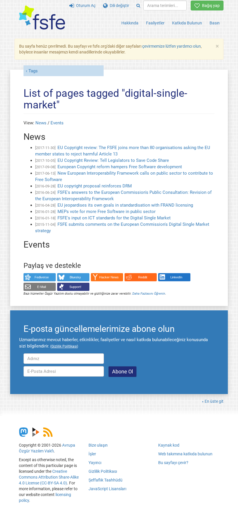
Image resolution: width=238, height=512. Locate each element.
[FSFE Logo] (42, 18)
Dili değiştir (118, 5)
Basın (215, 23)
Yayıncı (95, 462)
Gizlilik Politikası (103, 471)
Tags (33, 71)
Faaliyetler (155, 23)
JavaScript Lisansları (107, 488)
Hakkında (129, 23)
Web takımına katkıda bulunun (185, 454)
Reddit (142, 277)
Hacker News (109, 277)
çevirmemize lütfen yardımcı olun (171, 46)
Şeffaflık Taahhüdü (105, 480)
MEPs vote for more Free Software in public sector (106, 211)
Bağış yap (210, 5)
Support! (75, 287)
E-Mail (41, 287)
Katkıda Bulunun (187, 23)
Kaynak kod (168, 445)
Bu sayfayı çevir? (173, 462)
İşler (92, 454)
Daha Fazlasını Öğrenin (148, 294)
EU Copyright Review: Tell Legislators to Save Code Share (113, 160)
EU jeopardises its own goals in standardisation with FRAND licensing (125, 205)
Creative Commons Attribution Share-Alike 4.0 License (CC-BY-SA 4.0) (49, 477)
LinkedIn (176, 277)
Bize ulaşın (98, 445)
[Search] (138, 5)
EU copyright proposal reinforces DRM (94, 186)
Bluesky (75, 277)
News (40, 123)
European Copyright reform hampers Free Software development (119, 166)
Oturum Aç (84, 5)
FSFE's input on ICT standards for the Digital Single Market (114, 218)
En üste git (214, 401)
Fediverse (42, 277)
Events (57, 123)
